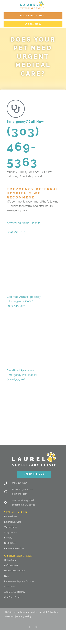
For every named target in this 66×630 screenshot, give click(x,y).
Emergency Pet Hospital (22, 374)
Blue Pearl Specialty (19, 370)
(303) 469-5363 (23, 146)
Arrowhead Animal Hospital (24, 223)
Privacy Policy (23, 616)
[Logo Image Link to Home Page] (32, 5)
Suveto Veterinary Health (23, 612)
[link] (16, 232)
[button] (59, 6)
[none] (29, 627)
